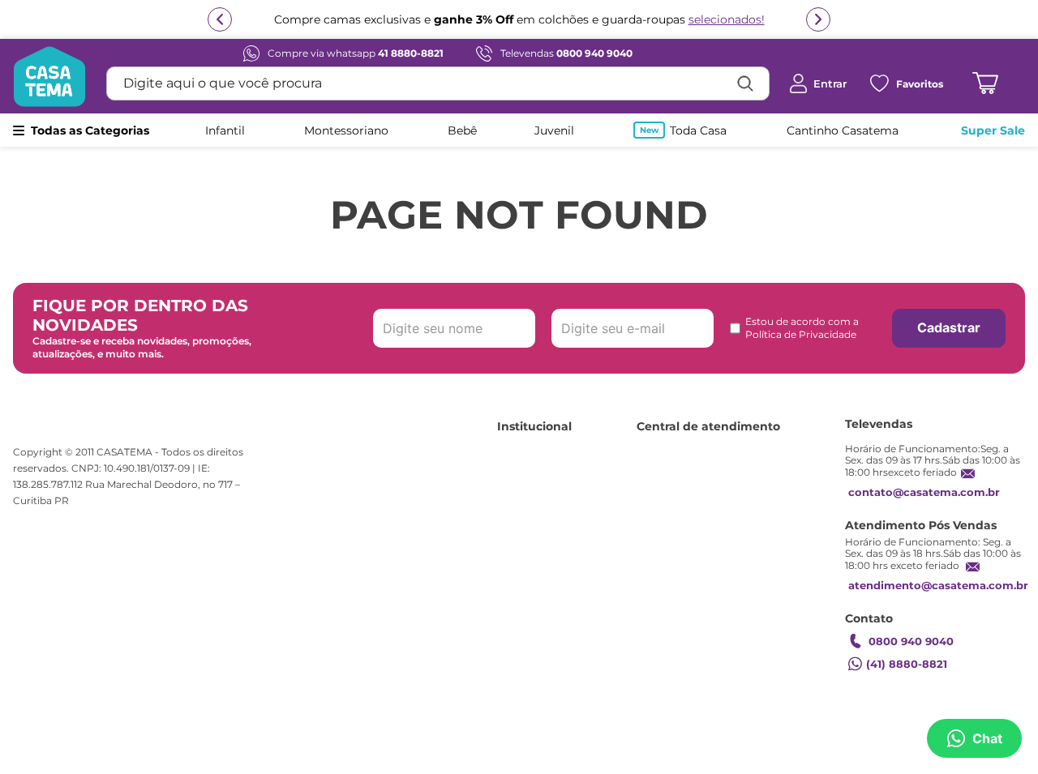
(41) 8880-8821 (906, 663)
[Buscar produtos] (745, 83)
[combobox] (438, 83)
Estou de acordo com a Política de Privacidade (802, 327)
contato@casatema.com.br (924, 491)
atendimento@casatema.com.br (938, 585)
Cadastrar (948, 327)
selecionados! (726, 19)
